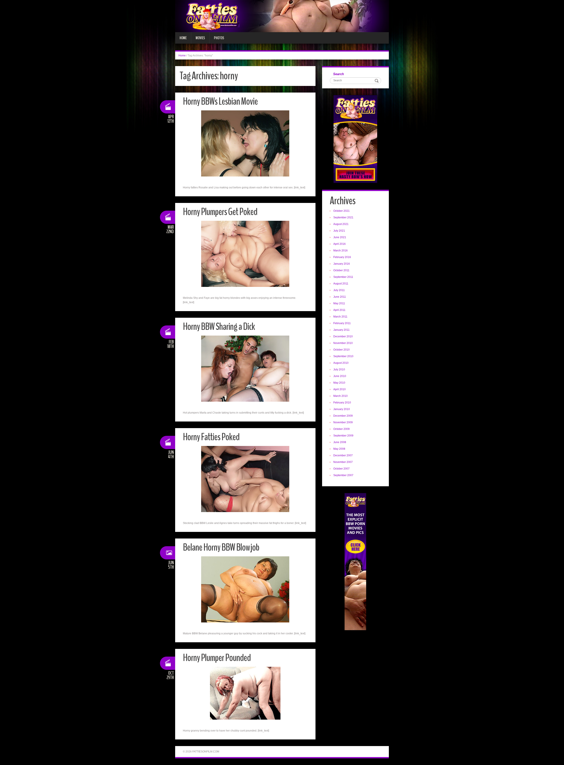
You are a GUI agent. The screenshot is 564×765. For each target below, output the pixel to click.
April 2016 (339, 243)
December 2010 (343, 336)
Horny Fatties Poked (211, 437)
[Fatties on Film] (282, 15)
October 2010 (341, 349)
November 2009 (343, 422)
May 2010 (339, 382)
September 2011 (343, 277)
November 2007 (343, 462)
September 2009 (343, 435)
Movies (200, 38)
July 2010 (339, 369)
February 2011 (342, 323)
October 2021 (341, 210)
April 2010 (339, 389)
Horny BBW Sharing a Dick (219, 326)
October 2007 (341, 468)
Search (338, 74)
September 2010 (343, 356)
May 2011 (339, 303)
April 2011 (339, 310)
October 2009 (341, 429)
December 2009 (343, 415)
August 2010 (341, 362)
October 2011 (341, 270)
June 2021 (339, 237)
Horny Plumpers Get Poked (220, 212)
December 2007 (343, 455)
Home (183, 38)
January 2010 (341, 409)
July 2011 (339, 290)
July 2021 (339, 230)
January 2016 (341, 263)
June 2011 (339, 296)
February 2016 (342, 257)
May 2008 (339, 448)
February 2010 (342, 402)
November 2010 (343, 343)
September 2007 (343, 475)
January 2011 (341, 329)
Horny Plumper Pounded (217, 658)
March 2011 (340, 316)
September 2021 (343, 217)
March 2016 (340, 250)
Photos (219, 38)
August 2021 (341, 224)
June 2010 (339, 376)
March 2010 (340, 395)
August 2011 (340, 283)
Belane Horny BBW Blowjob (221, 547)
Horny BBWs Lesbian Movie (220, 101)
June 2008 (339, 442)
